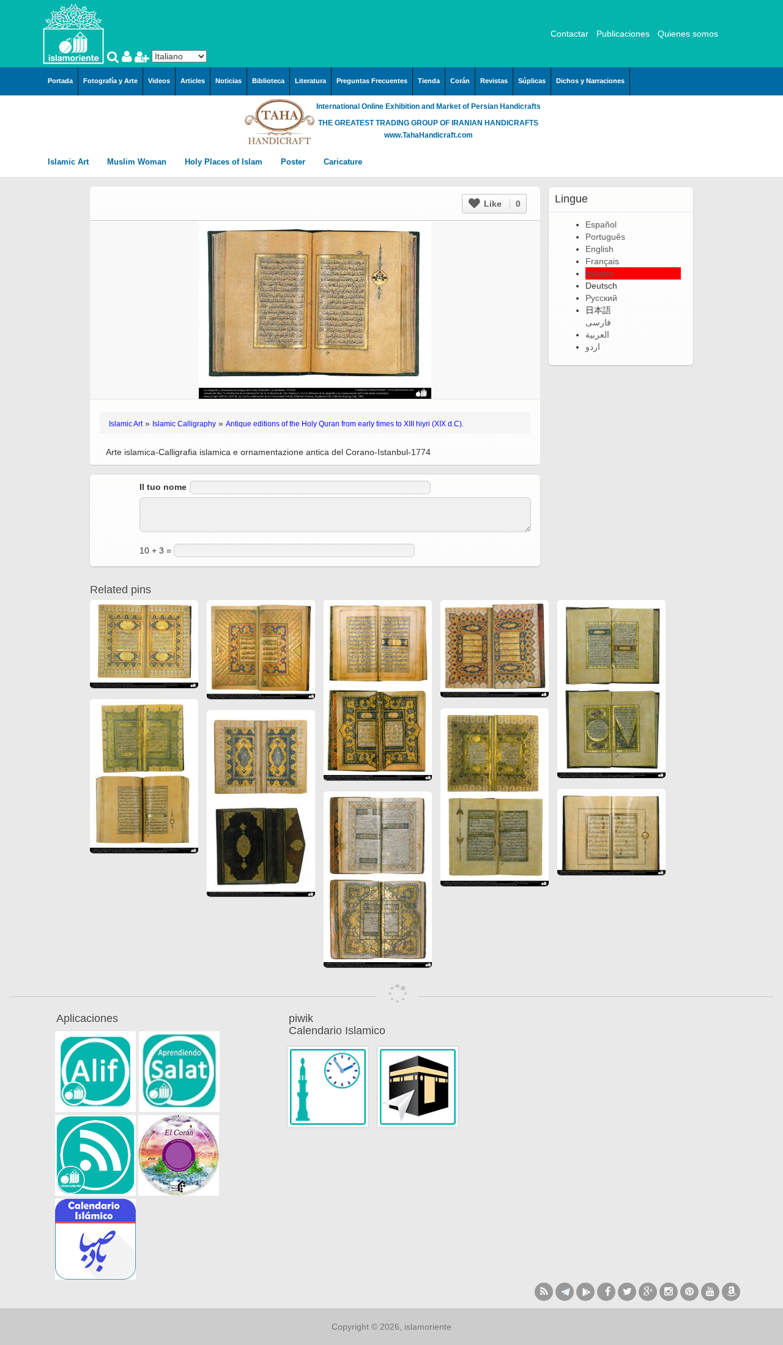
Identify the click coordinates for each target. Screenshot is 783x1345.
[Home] (73, 33)
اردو (592, 347)
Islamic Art (69, 161)
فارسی (598, 322)
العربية (597, 334)
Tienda (429, 80)
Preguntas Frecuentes (371, 80)
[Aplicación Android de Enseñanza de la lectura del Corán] (95, 1071)
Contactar (569, 34)
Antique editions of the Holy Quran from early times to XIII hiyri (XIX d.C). (345, 424)
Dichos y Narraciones (590, 80)
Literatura (310, 80)
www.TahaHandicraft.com (428, 135)
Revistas (494, 80)
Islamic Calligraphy (184, 424)
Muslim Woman (138, 161)
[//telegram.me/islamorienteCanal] (564, 1292)
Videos (159, 80)
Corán (460, 80)
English (599, 249)
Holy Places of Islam (225, 161)
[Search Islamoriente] (114, 58)
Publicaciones (623, 34)
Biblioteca (268, 80)
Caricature (343, 161)
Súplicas (532, 80)
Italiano (599, 273)
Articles (192, 80)
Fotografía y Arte (110, 80)
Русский (601, 298)
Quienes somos (688, 34)
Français (602, 261)
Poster (294, 161)
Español (601, 224)
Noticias (228, 80)
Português (605, 237)
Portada (60, 80)
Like (501, 204)
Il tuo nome (163, 487)
